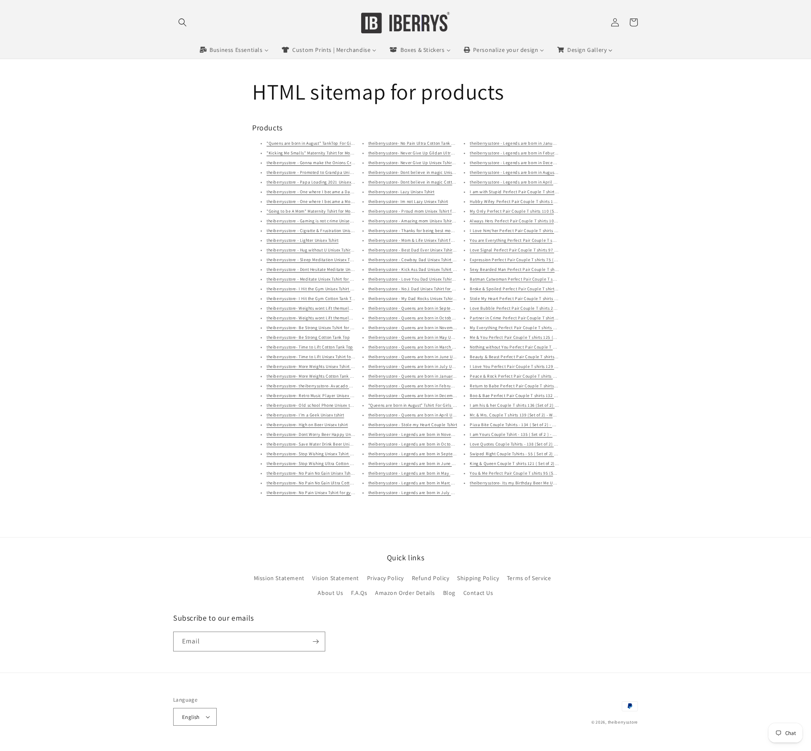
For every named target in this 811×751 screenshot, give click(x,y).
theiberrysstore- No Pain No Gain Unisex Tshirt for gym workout (327, 473)
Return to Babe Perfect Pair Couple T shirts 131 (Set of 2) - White (533, 386)
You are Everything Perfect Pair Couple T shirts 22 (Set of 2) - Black (535, 240)
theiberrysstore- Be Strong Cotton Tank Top (308, 337)
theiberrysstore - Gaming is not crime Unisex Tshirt (315, 221)
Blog (449, 593)
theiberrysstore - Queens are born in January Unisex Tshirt (424, 376)
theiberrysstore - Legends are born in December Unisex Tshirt (529, 162)
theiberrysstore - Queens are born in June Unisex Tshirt (421, 356)
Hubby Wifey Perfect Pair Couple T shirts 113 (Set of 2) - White (530, 201)
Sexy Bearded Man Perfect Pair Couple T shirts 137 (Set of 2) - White (536, 269)
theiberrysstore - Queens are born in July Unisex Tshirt (420, 366)
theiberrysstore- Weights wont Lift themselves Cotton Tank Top (327, 318)
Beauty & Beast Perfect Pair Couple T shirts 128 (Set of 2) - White (533, 356)
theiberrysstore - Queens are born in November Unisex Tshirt (426, 327)
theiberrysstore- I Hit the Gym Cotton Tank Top (312, 298)
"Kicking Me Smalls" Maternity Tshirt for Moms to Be (317, 153)
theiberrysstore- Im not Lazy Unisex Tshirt (408, 201)
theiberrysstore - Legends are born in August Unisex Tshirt (525, 172)
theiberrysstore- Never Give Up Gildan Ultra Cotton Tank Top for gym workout (443, 153)
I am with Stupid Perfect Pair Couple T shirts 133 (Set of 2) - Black (534, 192)
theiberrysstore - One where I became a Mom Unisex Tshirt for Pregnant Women (343, 201)
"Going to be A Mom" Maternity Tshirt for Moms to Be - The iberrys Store (335, 211)
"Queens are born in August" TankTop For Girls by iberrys (322, 143)
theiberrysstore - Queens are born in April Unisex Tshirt (421, 415)
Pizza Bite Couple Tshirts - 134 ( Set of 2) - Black (516, 424)
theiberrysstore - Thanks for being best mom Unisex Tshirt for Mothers (435, 230)
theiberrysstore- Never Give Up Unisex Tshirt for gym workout (427, 162)
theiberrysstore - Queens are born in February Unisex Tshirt (425, 386)
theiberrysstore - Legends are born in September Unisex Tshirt (428, 454)
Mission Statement (279, 578)
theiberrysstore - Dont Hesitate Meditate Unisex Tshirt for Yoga (326, 269)
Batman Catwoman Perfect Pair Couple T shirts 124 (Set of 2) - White (536, 279)
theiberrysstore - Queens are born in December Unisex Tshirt (426, 395)
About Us (330, 593)
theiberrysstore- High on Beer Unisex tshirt (307, 424)
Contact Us (478, 593)
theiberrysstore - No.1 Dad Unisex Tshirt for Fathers (417, 289)
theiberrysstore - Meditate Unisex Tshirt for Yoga (313, 279)
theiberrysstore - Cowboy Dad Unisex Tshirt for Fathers (421, 259)
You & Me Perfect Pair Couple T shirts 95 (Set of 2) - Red (524, 473)
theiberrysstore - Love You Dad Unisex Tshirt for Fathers (422, 279)
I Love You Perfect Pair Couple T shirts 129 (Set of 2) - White (528, 366)
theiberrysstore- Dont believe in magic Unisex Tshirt (418, 172)
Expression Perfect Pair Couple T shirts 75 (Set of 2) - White (527, 259)
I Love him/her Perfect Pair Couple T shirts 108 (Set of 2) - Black (532, 230)
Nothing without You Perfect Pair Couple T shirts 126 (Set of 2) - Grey (536, 347)
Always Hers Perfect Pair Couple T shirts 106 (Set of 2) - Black (530, 221)
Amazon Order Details (405, 593)
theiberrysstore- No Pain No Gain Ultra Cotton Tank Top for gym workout (336, 483)
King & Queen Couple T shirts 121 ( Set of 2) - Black (519, 463)
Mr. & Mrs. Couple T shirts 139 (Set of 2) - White (515, 415)
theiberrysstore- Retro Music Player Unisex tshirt (313, 395)
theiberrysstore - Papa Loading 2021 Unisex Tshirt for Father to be (330, 182)
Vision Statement (335, 578)
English (191, 717)
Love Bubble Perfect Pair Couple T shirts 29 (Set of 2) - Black (529, 308)
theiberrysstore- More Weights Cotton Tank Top (312, 376)
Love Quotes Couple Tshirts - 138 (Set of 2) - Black (519, 444)
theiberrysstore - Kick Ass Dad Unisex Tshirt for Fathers (421, 269)
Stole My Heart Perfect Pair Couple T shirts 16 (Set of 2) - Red (529, 298)
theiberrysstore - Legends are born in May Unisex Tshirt (421, 473)
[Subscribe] (315, 641)
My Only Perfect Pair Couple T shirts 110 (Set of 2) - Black (526, 211)
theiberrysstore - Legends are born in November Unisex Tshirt (427, 434)
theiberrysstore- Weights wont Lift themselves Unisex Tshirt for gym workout (340, 308)
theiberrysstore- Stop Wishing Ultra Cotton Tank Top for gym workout (333, 463)
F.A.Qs (359, 593)
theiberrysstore (623, 722)
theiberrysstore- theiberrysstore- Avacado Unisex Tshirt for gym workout (336, 386)
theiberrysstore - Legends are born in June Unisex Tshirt (422, 463)
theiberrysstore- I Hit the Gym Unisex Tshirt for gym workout (324, 289)
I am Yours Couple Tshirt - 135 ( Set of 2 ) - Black (517, 434)
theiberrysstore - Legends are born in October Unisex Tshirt (425, 444)
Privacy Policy (385, 578)
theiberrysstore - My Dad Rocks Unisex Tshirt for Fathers (422, 298)
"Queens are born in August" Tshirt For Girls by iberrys (420, 405)
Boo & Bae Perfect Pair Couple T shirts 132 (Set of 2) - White (528, 395)
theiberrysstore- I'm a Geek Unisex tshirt (305, 415)
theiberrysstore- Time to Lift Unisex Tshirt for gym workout (322, 356)
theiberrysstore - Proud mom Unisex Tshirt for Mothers (420, 211)
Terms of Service (529, 578)
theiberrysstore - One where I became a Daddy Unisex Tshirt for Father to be (340, 192)
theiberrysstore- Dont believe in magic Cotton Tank (417, 182)
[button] (182, 22)
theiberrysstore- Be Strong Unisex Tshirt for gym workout (321, 327)
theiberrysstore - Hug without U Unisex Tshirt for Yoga (318, 250)
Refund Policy (430, 578)
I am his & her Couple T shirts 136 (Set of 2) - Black (519, 405)
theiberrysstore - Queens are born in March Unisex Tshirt (422, 347)
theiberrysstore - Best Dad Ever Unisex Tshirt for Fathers (422, 250)
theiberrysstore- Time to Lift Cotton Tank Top (310, 347)
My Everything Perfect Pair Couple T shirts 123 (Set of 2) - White (531, 327)
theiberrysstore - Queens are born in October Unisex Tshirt (424, 318)
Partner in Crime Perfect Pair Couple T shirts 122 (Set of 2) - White (534, 318)
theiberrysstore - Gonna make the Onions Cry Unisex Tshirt (322, 162)
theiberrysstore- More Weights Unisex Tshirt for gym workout (324, 366)
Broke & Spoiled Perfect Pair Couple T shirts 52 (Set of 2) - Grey (531, 289)
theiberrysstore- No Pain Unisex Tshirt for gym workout (319, 492)
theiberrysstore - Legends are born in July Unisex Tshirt (421, 492)
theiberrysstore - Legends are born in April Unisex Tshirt (523, 182)
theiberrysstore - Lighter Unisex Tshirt (302, 240)
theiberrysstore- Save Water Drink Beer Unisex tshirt (317, 444)
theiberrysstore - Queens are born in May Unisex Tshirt (420, 337)
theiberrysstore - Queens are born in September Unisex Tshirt (427, 308)
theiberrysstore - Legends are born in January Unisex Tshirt (526, 143)
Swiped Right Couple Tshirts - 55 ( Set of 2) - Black (519, 454)
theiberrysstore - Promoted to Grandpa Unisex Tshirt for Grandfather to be (338, 172)
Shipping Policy (478, 578)
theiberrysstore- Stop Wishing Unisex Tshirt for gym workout (324, 454)
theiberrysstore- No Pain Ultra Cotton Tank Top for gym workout (429, 143)
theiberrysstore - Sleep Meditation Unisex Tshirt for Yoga (321, 259)
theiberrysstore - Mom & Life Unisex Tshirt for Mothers (419, 240)
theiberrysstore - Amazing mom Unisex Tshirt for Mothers (422, 221)
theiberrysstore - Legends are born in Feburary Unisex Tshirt (527, 153)
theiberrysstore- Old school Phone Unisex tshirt (312, 405)
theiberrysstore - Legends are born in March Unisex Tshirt (423, 483)
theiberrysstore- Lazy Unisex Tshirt (401, 192)
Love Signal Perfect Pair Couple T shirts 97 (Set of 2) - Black (528, 250)
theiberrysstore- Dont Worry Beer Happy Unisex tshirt (318, 434)
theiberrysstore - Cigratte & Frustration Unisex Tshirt (316, 230)
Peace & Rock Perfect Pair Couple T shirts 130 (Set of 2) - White (531, 376)
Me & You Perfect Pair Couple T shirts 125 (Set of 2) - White (527, 337)
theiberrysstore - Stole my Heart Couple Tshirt (412, 424)
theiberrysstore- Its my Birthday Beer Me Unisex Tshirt (522, 483)
